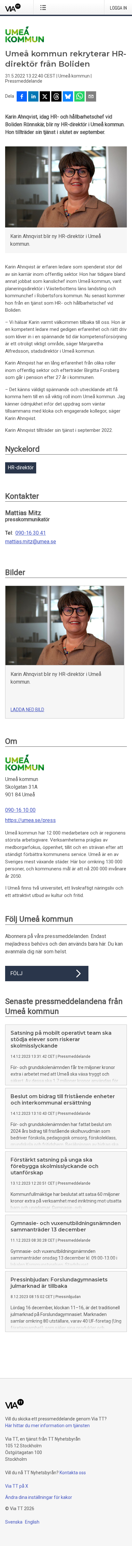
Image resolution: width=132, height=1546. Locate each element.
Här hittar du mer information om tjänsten (47, 1425)
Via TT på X (16, 1486)
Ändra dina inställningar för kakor (38, 1497)
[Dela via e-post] (91, 97)
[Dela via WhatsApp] (79, 97)
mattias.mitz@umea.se (30, 542)
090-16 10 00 (20, 810)
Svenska (13, 1522)
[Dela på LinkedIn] (33, 97)
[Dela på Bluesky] (68, 97)
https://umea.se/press (30, 820)
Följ (16, 973)
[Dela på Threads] (56, 97)
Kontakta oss (73, 1472)
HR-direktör (21, 468)
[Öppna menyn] (44, 7)
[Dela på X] (45, 97)
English (32, 1522)
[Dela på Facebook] (22, 97)
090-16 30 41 (30, 533)
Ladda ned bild (27, 709)
